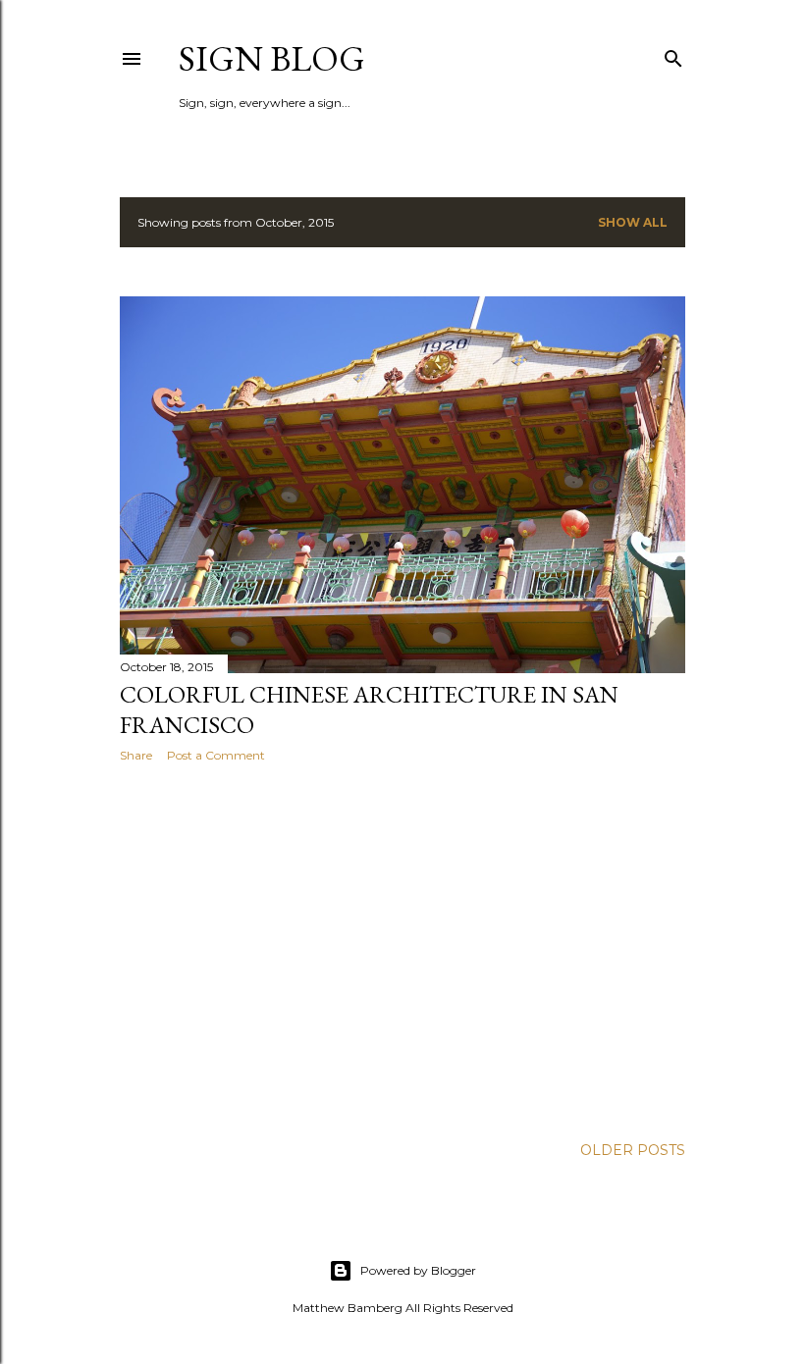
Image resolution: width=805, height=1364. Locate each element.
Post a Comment (216, 755)
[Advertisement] (402, 949)
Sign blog (272, 58)
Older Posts (632, 1150)
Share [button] (136, 755)
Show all (633, 222)
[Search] (673, 54)
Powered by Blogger (418, 1270)
